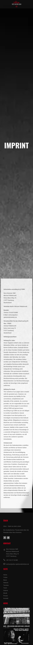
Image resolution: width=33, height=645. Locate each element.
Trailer (5, 577)
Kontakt (5, 598)
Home (5, 575)
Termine (6, 585)
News (5, 580)
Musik (5, 593)
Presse (5, 596)
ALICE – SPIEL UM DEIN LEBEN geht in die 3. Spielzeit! (16, 626)
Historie (5, 582)
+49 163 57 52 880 (12, 560)
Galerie (5, 590)
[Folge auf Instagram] (8, 537)
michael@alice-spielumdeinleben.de (17, 564)
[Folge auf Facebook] (4, 537)
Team (5, 588)
